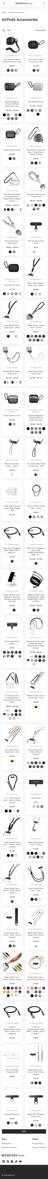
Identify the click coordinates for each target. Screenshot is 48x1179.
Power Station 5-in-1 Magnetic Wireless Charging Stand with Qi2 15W (12, 598)
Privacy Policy (37, 1143)
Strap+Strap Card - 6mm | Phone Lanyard (36, 978)
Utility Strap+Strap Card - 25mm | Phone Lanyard (12, 844)
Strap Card (35, 798)
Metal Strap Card (12, 1114)
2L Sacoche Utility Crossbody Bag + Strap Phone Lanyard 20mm (12, 699)
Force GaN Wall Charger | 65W (12, 1071)
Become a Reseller (9, 1147)
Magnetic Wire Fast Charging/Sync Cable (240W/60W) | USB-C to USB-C (36, 598)
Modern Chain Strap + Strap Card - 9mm (36, 697)
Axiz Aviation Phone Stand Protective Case (12, 60)
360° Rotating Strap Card (36, 242)
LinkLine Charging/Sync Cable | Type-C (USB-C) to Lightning (12, 1030)
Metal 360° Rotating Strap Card (36, 1115)
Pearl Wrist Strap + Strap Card (36, 372)
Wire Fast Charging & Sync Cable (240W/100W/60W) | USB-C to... (36, 551)
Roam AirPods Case (12, 150)
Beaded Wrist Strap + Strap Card (12, 372)
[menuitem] (13, 1144)
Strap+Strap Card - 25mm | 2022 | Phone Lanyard (12, 935)
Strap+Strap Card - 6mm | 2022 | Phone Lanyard (36, 1072)
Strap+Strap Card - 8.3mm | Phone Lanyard (36, 752)
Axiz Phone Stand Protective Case (36, 60)
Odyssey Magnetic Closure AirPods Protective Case (12, 104)
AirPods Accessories (17, 12)
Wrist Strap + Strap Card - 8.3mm (36, 326)
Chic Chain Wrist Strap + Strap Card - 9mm (36, 465)
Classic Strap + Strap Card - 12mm (36, 507)
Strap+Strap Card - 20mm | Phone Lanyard (12, 978)
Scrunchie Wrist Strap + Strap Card (36, 195)
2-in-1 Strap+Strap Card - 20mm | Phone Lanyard (12, 800)
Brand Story (6, 1143)
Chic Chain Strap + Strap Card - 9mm (12, 751)
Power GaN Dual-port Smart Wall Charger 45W (12, 508)
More (24, 1131)
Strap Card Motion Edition (12, 642)
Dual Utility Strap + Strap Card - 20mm (12, 326)
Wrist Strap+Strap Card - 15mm (35, 843)
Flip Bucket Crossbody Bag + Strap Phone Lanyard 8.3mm (36, 152)
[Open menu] (4, 3)
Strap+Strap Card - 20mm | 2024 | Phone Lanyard (12, 890)
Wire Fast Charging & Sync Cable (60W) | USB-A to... (12, 550)
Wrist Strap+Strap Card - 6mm (35, 889)
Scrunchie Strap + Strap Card (12, 242)
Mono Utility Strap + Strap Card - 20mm (36, 284)
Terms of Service (39, 1147)
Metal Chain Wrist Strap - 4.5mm (12, 465)
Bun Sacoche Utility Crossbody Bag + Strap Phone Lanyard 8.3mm (12, 197)
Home (4, 12)
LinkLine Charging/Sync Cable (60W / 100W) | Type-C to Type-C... (36, 1030)
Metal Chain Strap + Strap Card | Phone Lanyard (36, 935)
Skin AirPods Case (36, 102)
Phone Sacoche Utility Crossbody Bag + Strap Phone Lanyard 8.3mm (36, 644)
